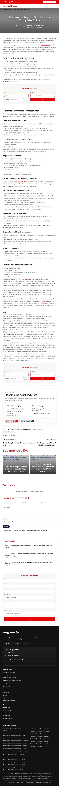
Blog (4, 698)
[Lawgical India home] (11, 632)
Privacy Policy (6, 707)
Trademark (39, 27)
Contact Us (6, 692)
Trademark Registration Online (15, 409)
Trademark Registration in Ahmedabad (40, 728)
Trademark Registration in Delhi (41, 413)
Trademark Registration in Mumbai (39, 744)
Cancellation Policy (8, 718)
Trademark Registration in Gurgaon (39, 741)
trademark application (20, 182)
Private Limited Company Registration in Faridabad (15, 738)
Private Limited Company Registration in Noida (14, 748)
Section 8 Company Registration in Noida (13, 769)
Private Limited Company (9, 677)
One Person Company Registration (12, 680)
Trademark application (9, 431)
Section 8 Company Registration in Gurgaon (14, 764)
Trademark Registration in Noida (38, 746)
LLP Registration (7, 683)
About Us (5, 690)
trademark (40, 429)
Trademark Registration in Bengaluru (39, 731)
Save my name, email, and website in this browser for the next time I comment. (25, 530)
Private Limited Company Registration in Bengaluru (15, 733)
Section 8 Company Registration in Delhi (13, 757)
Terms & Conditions (8, 710)
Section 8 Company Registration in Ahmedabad (15, 752)
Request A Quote (50, 2)
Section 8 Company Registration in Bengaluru (14, 754)
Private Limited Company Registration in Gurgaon (15, 743)
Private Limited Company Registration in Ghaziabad (15, 740)
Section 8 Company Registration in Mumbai (13, 767)
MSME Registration (7, 675)
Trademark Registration (13, 429)
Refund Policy (6, 715)
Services (5, 695)
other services (44, 301)
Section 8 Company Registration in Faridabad (14, 759)
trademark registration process (28, 429)
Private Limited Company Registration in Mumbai (15, 745)
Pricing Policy (6, 713)
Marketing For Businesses (9, 700)
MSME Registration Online (14, 416)
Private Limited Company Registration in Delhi (14, 735)
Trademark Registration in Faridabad (39, 736)
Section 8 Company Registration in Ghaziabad (14, 762)
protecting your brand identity (34, 279)
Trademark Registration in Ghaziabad (39, 739)
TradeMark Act (45, 45)
